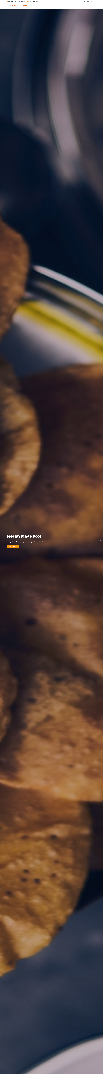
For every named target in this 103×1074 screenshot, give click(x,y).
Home (62, 6)
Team (88, 6)
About (68, 6)
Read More (13, 547)
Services (74, 6)
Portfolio (81, 6)
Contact (94, 6)
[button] (2, 541)
